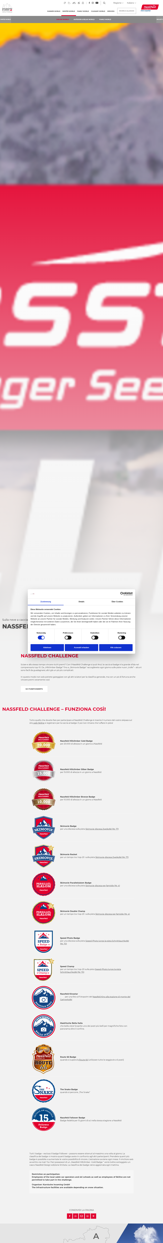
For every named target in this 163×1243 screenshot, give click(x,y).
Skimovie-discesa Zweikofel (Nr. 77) (102, 829)
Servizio (110, 11)
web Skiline (38, 723)
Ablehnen (47, 647)
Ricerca (126, 11)
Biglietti (160, 19)
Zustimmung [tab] (45, 602)
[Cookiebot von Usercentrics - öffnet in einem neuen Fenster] (122, 594)
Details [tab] (81, 602)
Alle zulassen (115, 647)
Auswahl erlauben (81, 647)
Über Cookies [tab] (117, 602)
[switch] (68, 638)
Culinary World (98, 11)
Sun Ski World (62, 19)
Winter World (69, 11)
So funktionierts (34, 689)
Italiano (130, 3)
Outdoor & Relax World (84, 19)
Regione (117, 3)
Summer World (53, 11)
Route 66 (83, 1060)
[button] (69, 1216)
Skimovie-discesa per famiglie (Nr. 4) (102, 886)
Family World (105, 19)
